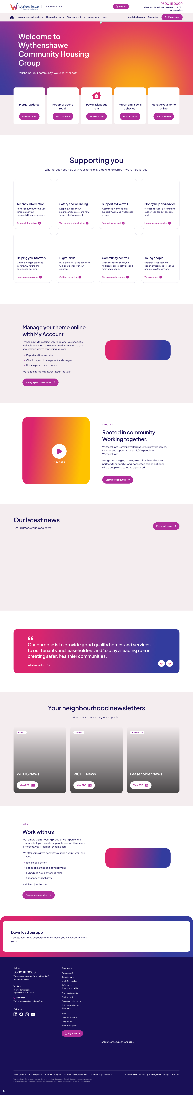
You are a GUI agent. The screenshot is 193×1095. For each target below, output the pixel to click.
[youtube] (33, 1014)
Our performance (69, 1017)
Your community (70, 988)
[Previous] (161, 663)
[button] (26, 1091)
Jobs (105, 17)
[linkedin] (15, 1014)
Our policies (67, 1021)
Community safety (70, 993)
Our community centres (72, 1001)
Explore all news (164, 526)
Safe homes (67, 985)
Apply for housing (136, 17)
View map (20, 998)
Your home (67, 968)
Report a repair (68, 977)
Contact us (153, 17)
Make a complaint (69, 1025)
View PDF (24, 785)
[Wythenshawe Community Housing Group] (25, 6)
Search (122, 6)
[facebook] (21, 1014)
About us (66, 1008)
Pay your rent (67, 973)
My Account (173, 17)
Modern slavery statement (76, 1074)
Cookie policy (35, 1074)
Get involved (67, 997)
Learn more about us (116, 479)
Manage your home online (38, 382)
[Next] (169, 663)
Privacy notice (20, 1074)
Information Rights (53, 1074)
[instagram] (27, 1014)
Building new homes (70, 1005)
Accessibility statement (101, 1074)
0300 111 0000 (171, 4)
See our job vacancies (36, 895)
